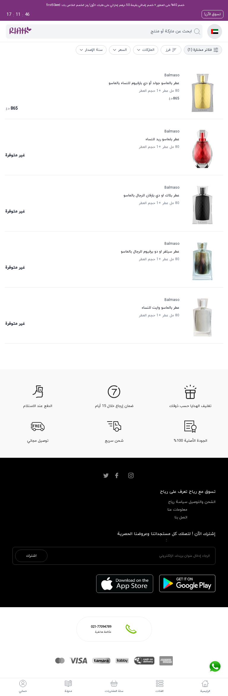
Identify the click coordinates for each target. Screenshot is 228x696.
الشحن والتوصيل (202, 502)
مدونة (68, 691)
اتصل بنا (181, 517)
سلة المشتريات (114, 691)
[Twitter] (106, 475)
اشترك (31, 555)
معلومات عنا (177, 509)
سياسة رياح (177, 502)
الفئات (160, 691)
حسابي (23, 691)
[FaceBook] (116, 475)
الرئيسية (205, 691)
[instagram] (130, 475)
